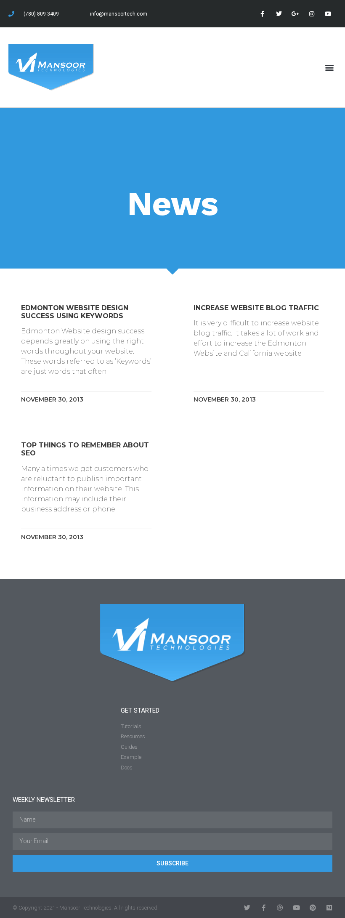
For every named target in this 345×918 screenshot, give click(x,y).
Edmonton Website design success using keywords (74, 312)
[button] (330, 67)
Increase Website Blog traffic (256, 308)
